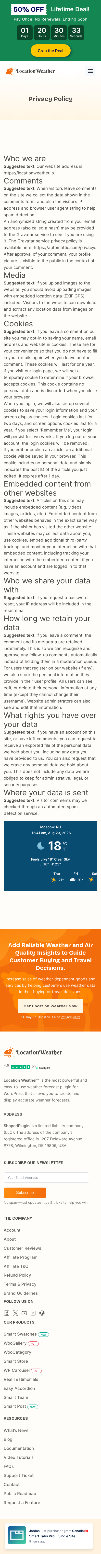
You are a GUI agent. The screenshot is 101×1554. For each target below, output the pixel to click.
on (34, 1066)
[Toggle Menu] (90, 71)
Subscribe (25, 1193)
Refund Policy (70, 1017)
